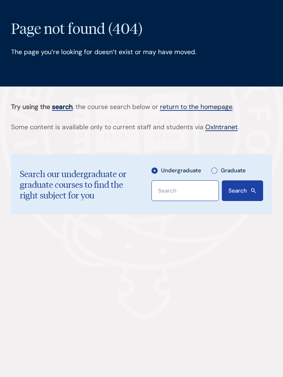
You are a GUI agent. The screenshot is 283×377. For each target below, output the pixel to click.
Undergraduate (181, 170)
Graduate (233, 170)
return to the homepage (196, 106)
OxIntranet (221, 127)
